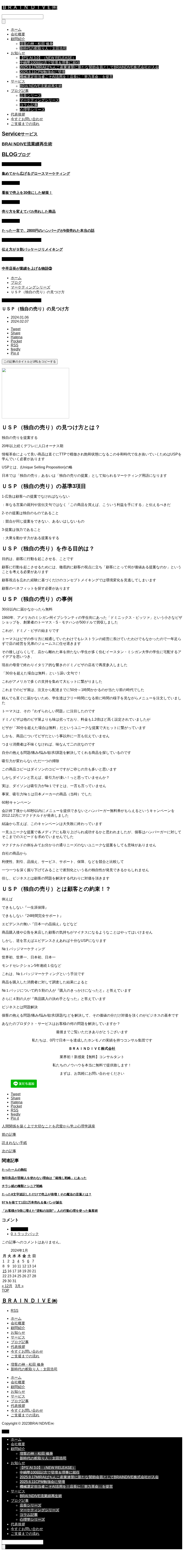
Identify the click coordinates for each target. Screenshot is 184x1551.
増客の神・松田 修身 (36, 44)
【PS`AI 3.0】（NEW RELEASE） (48, 58)
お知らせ (18, 53)
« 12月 (7, 1286)
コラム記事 (29, 105)
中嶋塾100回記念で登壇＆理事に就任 (50, 62)
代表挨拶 (18, 114)
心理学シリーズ (32, 110)
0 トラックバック (25, 1234)
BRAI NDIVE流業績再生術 (41, 86)
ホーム (16, 29)
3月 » (19, 1286)
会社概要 (18, 34)
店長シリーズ (30, 95)
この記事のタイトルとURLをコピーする (30, 361)
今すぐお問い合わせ (27, 119)
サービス (18, 81)
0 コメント (19, 1229)
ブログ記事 (20, 91)
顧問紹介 (18, 39)
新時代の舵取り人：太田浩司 (43, 48)
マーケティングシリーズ (39, 100)
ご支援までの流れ (25, 124)
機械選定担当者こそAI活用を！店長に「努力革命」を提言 (66, 77)
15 (4, 1271)
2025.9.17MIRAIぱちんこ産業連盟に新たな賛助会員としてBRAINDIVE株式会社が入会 (89, 67)
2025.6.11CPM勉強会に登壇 (42, 72)
